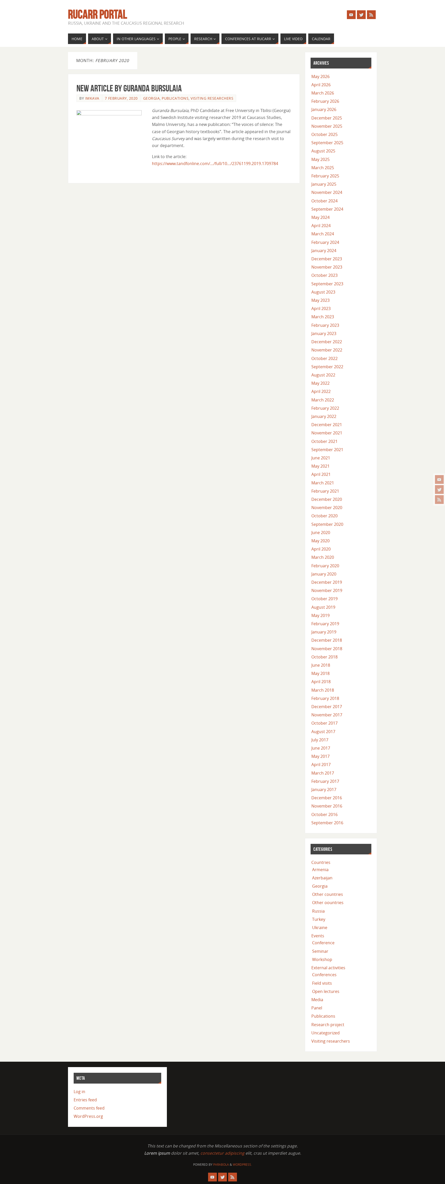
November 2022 (326, 350)
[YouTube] (439, 479)
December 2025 (326, 118)
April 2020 (321, 549)
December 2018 (326, 640)
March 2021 (322, 483)
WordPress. (242, 1164)
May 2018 (320, 673)
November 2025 (326, 126)
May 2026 (320, 76)
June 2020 (320, 532)
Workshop (322, 959)
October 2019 (324, 599)
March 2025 (322, 167)
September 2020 (327, 524)
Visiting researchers (212, 98)
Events (317, 936)
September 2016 (327, 823)
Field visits (322, 983)
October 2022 (324, 358)
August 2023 (323, 292)
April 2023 (321, 308)
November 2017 (326, 715)
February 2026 (325, 101)
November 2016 (326, 806)
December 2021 (326, 424)
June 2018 (320, 665)
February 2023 (325, 325)
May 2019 (320, 615)
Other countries (327, 894)
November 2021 (326, 433)
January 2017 (323, 789)
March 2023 (322, 317)
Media (317, 999)
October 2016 (324, 814)
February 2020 (325, 566)
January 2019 (323, 632)
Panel (316, 1008)
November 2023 (326, 267)
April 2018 (321, 681)
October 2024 (324, 201)
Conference (323, 943)
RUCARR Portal (97, 14)
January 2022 (323, 416)
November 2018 (326, 648)
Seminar (320, 951)
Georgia (151, 98)
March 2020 (322, 557)
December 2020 (326, 499)
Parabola (221, 1164)
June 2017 (320, 748)
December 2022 (326, 342)
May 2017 (320, 756)
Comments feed (89, 1108)
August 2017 (323, 731)
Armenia (320, 869)
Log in (79, 1091)
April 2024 (321, 225)
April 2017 (321, 764)
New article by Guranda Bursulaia (129, 88)
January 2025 (323, 184)
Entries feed (85, 1100)
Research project (327, 1024)
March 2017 (322, 773)
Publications (175, 98)
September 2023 (327, 284)
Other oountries (328, 902)
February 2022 (325, 408)
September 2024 (327, 209)
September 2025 (327, 142)
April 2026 (321, 85)
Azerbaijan (322, 878)
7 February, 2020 (121, 98)
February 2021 (325, 491)
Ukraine (319, 927)
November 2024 (326, 192)
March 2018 (322, 690)
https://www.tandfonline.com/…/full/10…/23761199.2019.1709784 (215, 163)
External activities (328, 968)
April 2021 (321, 474)
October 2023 (324, 275)
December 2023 (326, 259)
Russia (318, 911)
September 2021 (327, 449)
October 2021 (324, 441)
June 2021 (320, 458)
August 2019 (323, 607)
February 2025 (325, 176)
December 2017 (326, 706)
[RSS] (439, 499)
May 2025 (320, 159)
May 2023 (320, 300)
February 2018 (325, 698)
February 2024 (325, 242)
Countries (320, 862)
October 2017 (324, 723)
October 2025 (324, 134)
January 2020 (323, 574)
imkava (92, 98)
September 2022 (327, 367)
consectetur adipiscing (222, 1153)
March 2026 (322, 93)
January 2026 (323, 109)
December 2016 (326, 798)
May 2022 (320, 383)
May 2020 (320, 541)
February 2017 (325, 781)
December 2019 (326, 582)
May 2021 (320, 466)
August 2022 (323, 375)
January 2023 (323, 333)
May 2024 (320, 217)
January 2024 (323, 250)
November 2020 (326, 507)
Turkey (318, 919)
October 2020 (324, 516)
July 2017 (319, 740)
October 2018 (324, 657)
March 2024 (322, 234)
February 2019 (325, 624)
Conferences (324, 974)
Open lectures (325, 991)
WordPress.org (88, 1116)
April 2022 (321, 391)
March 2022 (322, 400)
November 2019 (326, 590)
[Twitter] (439, 489)
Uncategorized (325, 1033)
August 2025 (323, 151)
